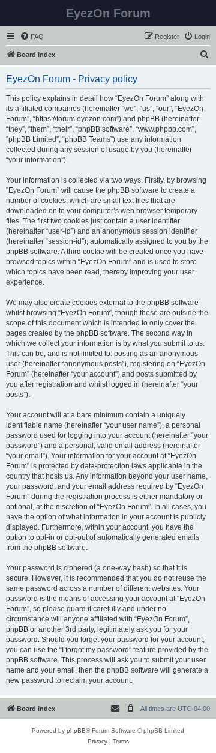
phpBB (76, 730)
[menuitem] (32, 36)
